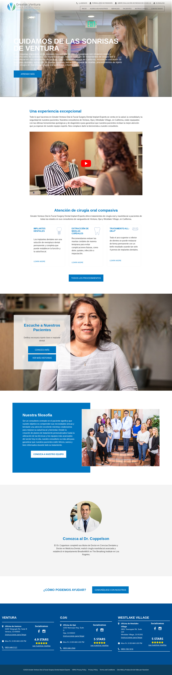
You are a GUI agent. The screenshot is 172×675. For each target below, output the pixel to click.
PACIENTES (127, 9)
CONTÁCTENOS (157, 9)
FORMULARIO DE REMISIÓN (102, 3)
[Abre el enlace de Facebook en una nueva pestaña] (38, 631)
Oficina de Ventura (13, 626)
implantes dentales (23, 62)
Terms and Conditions (107, 670)
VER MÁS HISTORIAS (42, 357)
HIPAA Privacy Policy (79, 670)
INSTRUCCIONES (141, 9)
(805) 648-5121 (11, 647)
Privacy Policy (93, 670)
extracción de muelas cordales (49, 62)
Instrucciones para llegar (15, 634)
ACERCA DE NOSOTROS (99, 9)
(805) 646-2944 (69, 648)
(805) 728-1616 (127, 649)
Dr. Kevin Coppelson (78, 54)
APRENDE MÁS (28, 74)
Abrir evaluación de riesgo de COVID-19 (134, 3)
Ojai (60, 59)
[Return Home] (23, 6)
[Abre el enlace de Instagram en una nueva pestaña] (43, 631)
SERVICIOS (115, 9)
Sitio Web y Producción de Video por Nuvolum (133, 670)
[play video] (86, 163)
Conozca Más (42, 349)
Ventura (53, 59)
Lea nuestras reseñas (41, 646)
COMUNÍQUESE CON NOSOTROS (110, 589)
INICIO (84, 9)
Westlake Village (73, 59)
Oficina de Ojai (69, 625)
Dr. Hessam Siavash (53, 54)
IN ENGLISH (160, 3)
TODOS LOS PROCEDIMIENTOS (86, 278)
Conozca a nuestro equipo (48, 454)
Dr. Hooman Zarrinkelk (27, 54)
